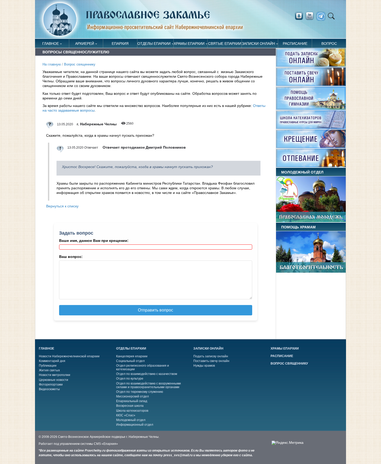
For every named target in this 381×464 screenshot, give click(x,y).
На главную (52, 64)
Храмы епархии (189, 43)
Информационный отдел (134, 424)
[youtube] (311, 16)
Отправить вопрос (155, 310)
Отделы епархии (154, 43)
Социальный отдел (130, 361)
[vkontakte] (299, 16)
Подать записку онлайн (210, 356)
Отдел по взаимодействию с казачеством (146, 374)
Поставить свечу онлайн (211, 361)
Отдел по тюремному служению (139, 392)
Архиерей (84, 43)
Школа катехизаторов (132, 410)
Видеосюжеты (49, 389)
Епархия (120, 43)
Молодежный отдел (130, 420)
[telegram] (322, 16)
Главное (50, 43)
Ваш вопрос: (71, 256)
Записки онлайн (258, 43)
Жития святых (49, 370)
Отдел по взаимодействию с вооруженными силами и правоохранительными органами (148, 385)
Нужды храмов (204, 365)
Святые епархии (224, 43)
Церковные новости (53, 380)
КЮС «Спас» (125, 415)
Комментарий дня (52, 361)
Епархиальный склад (131, 401)
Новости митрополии (54, 375)
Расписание (295, 43)
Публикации (48, 365)
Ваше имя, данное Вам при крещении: (94, 240)
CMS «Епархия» (106, 444)
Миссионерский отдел (132, 396)
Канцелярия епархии (131, 356)
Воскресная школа (130, 406)
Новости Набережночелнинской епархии (69, 356)
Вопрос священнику (329, 44)
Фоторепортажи (51, 384)
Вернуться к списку (62, 206)
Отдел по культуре (129, 378)
